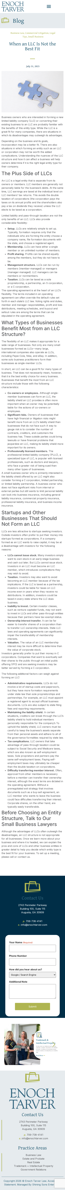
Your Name (21, 942)
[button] (48, 6)
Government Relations (33, 1169)
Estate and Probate (33, 1158)
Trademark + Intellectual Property (33, 1165)
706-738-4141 (34, 921)
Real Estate (33, 1162)
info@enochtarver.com (34, 924)
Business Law (17, 33)
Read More (39, 1055)
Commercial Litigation (37, 33)
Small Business (35, 36)
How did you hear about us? (25, 969)
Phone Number (18, 956)
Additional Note (18, 981)
